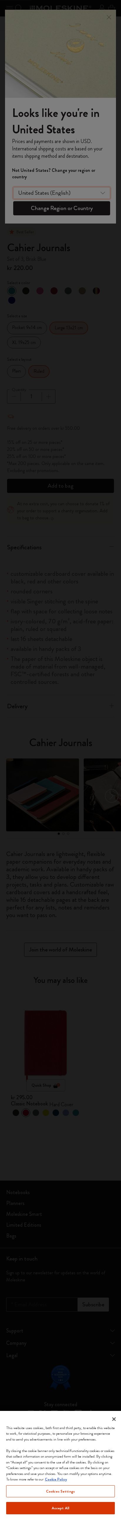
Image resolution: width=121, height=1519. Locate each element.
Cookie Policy (56, 1479)
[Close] (113, 1419)
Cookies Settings (60, 1491)
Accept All (60, 1508)
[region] (60, 1465)
